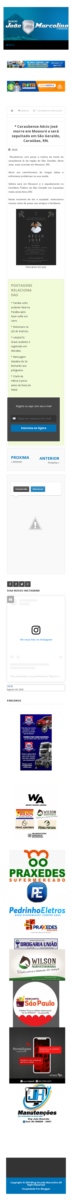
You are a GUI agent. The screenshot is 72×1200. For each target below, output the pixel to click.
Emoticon (38, 489)
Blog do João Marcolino (44, 1182)
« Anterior (16, 461)
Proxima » (53, 462)
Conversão (21, 489)
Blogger (45, 1188)
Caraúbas (12, 692)
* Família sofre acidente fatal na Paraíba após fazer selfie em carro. (20, 311)
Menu (11, 44)
